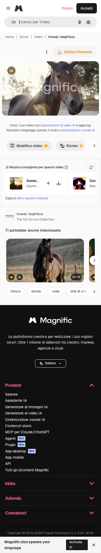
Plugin (14, 444)
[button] (50, 363)
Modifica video (26, 147)
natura (15, 291)
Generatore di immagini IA (26, 407)
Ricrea (69, 147)
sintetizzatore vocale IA (77, 130)
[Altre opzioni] (46, 52)
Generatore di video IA (23, 413)
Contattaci (15, 513)
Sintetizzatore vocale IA (25, 419)
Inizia (10, 483)
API (8, 463)
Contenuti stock (18, 425)
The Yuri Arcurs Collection (35, 219)
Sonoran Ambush (32, 180)
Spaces (11, 394)
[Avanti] (94, 146)
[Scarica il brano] (58, 183)
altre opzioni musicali (32, 198)
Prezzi (67, 8)
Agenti (14, 438)
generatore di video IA (59, 125)
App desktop (20, 451)
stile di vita (78, 291)
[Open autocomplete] (11, 22)
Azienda (13, 498)
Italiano (50, 363)
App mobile (14, 457)
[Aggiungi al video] (48, 183)
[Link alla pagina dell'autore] (10, 216)
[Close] (94, 545)
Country (32, 186)
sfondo (36, 291)
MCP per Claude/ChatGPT (27, 432)
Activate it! (75, 544)
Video (38, 37)
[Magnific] (50, 321)
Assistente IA (16, 400)
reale (56, 291)
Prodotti (13, 385)
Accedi (87, 8)
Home (9, 37)
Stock (24, 37)
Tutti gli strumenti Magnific (27, 470)
